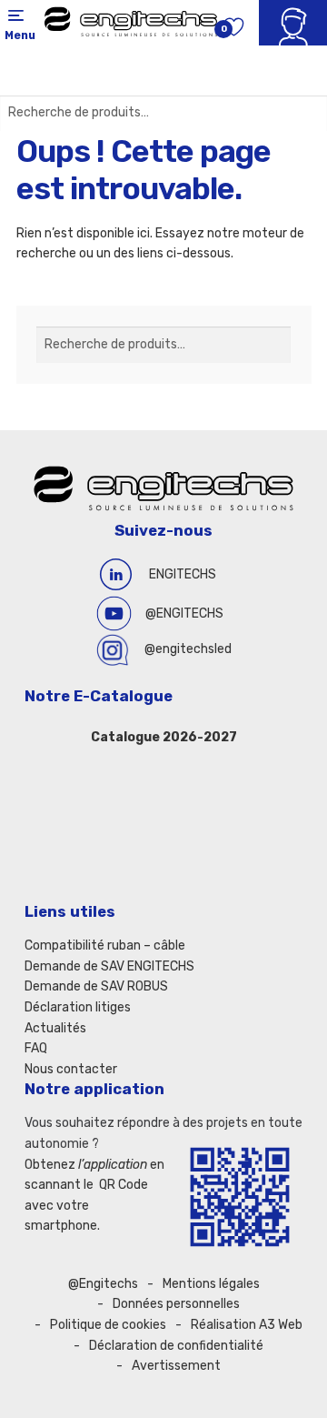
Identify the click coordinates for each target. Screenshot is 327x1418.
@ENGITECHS (184, 613)
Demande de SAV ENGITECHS (109, 966)
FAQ (36, 1048)
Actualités (55, 1028)
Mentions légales (211, 1284)
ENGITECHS (182, 574)
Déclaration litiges (78, 1007)
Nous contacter (71, 1069)
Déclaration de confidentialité (176, 1345)
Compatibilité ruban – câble (105, 945)
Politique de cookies (108, 1325)
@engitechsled (188, 649)
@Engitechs (103, 1284)
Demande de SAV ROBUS (96, 986)
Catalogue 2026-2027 (164, 737)
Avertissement (176, 1365)
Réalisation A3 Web (246, 1325)
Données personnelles (176, 1304)
